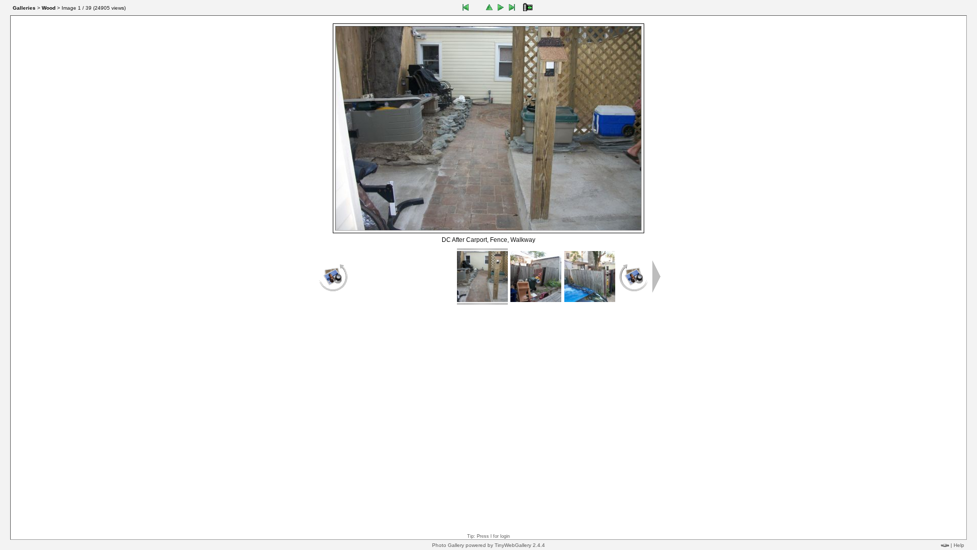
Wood (48, 8)
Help (959, 545)
